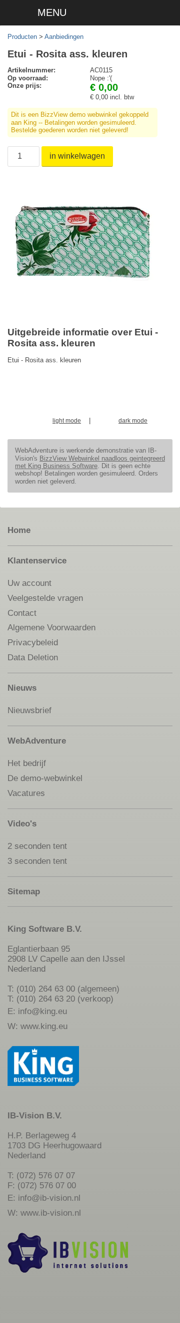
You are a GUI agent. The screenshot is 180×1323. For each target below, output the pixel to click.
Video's (22, 823)
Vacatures (26, 793)
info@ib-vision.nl (49, 1198)
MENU (52, 12)
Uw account (30, 583)
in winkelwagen (77, 156)
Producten (22, 36)
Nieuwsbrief (30, 710)
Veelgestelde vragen (45, 598)
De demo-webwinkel (45, 778)
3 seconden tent (37, 861)
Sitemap (24, 891)
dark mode (133, 421)
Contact (22, 613)
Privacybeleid (33, 642)
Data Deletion (33, 657)
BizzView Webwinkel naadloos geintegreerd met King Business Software (90, 462)
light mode (66, 421)
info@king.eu (42, 1011)
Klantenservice (37, 560)
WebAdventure (37, 741)
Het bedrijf (27, 763)
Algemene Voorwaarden (52, 627)
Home (19, 530)
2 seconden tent (37, 846)
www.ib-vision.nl (50, 1213)
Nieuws (22, 688)
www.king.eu (44, 1026)
